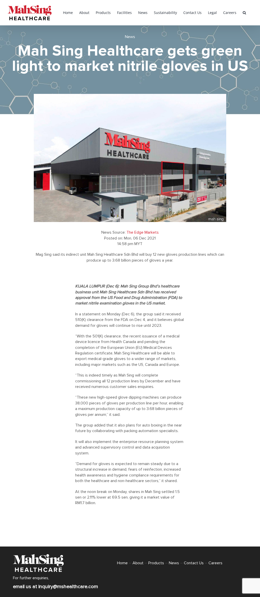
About (138, 563)
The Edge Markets (142, 232)
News (130, 36)
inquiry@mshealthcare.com (68, 587)
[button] (244, 12)
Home (122, 563)
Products (156, 563)
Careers (215, 563)
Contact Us (194, 563)
